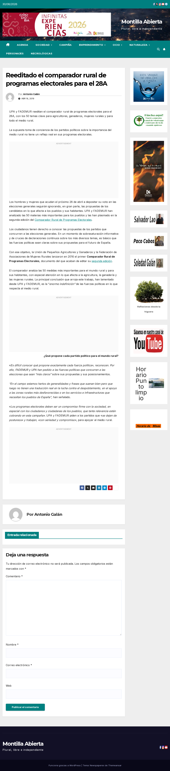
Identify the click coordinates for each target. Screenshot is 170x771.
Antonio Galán (31, 94)
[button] (158, 49)
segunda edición (102, 261)
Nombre (12, 644)
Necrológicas (41, 53)
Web (8, 685)
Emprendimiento (91, 44)
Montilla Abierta (141, 21)
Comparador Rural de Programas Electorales (63, 219)
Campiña (65, 44)
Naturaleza (138, 44)
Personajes (15, 53)
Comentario (14, 576)
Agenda (22, 44)
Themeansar (115, 765)
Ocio (117, 44)
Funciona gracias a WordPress (65, 765)
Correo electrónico (19, 665)
